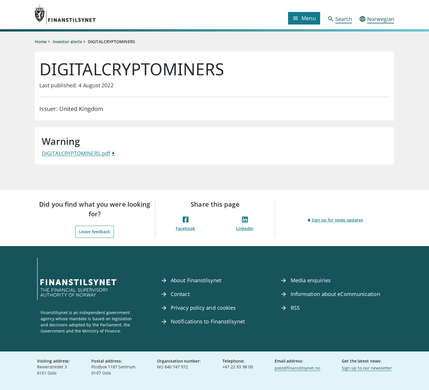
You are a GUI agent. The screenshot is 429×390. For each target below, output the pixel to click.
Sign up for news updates (337, 220)
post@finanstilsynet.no (297, 368)
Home (41, 41)
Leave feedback (94, 231)
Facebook (185, 228)
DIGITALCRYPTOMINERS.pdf (76, 153)
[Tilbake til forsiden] (80, 15)
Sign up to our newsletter (367, 368)
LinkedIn (245, 228)
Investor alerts (67, 41)
